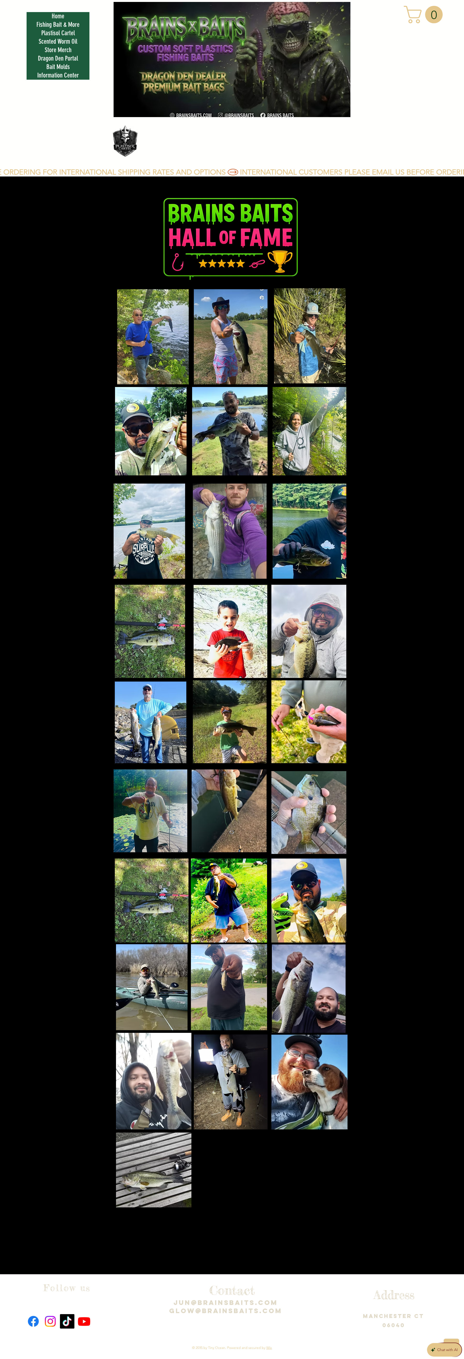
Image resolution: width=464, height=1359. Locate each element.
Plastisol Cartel (58, 33)
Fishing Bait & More (58, 24)
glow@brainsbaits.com (225, 1311)
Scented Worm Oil (58, 41)
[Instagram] (50, 1321)
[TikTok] (67, 1321)
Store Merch (58, 50)
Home (58, 16)
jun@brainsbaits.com (226, 1302)
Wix (269, 1347)
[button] (425, 14)
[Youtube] (84, 1321)
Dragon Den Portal (58, 58)
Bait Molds (58, 67)
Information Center (58, 75)
